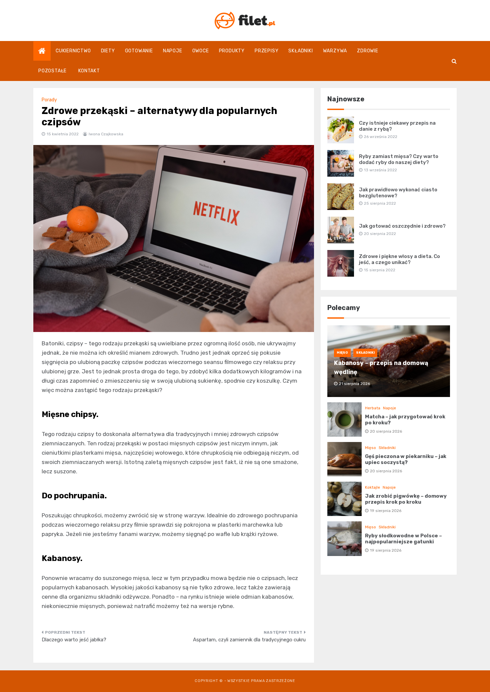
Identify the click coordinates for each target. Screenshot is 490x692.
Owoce (200, 51)
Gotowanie (139, 51)
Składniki (300, 51)
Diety (108, 51)
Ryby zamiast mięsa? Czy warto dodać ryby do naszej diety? (398, 159)
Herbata (372, 408)
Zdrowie (367, 51)
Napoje (172, 51)
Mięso (342, 353)
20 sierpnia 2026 (386, 431)
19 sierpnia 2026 (385, 510)
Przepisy (266, 51)
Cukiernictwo (73, 51)
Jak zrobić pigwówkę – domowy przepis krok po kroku (406, 499)
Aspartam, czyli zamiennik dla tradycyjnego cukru (249, 640)
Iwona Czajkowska (106, 134)
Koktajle (372, 487)
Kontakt (89, 71)
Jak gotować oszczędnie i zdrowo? (402, 226)
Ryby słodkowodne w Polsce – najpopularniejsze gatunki (403, 539)
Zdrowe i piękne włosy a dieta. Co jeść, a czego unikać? (399, 259)
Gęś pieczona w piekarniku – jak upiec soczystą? (405, 459)
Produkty (232, 51)
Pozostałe (52, 71)
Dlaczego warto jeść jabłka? (74, 640)
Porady (49, 100)
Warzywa (335, 51)
